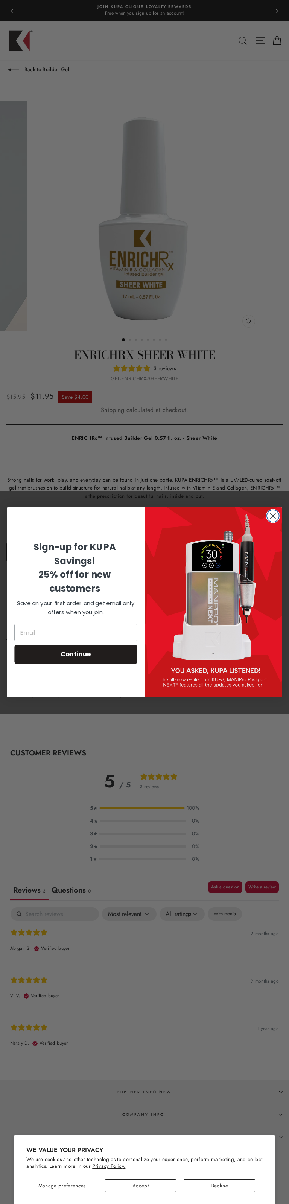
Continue (76, 654)
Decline (219, 1185)
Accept (140, 1185)
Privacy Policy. (108, 1166)
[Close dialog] (273, 516)
